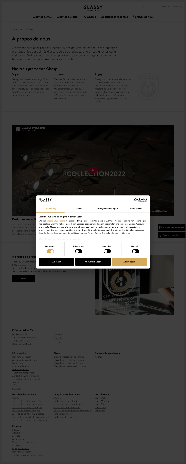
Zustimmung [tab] (50, 209)
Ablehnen (56, 262)
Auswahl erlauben (93, 262)
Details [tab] (79, 209)
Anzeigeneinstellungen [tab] (107, 209)
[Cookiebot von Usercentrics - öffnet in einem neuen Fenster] (136, 200)
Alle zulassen (129, 262)
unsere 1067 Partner (56, 221)
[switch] (78, 251)
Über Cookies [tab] (136, 209)
